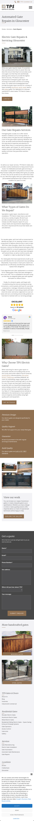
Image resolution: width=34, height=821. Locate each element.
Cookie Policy (16, 818)
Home (4, 29)
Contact (7, 99)
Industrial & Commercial (9, 704)
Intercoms (5, 731)
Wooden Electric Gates (9, 715)
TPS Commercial (26, 2)
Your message (6, 594)
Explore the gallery (13, 516)
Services (9, 29)
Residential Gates (9, 711)
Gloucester (5, 770)
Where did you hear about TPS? (12, 587)
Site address (6, 569)
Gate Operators (6, 726)
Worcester (25, 375)
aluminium (14, 87)
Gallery (4, 734)
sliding (6, 89)
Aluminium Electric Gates (9, 717)
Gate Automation (7, 750)
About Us (5, 697)
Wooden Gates (17, 654)
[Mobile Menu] (30, 7)
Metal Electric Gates (8, 720)
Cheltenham (10, 377)
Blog (3, 699)
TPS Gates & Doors (10, 693)
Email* (4, 555)
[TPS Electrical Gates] (8, 7)
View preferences (17, 815)
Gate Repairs (6, 754)
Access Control (6, 729)
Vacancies (5, 701)
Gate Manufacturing (8, 745)
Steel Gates (17, 683)
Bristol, (4, 377)
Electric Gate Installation (9, 747)
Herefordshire (6, 375)
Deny (17, 810)
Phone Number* (7, 562)
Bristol (4, 765)
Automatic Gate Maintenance (11, 752)
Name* (4, 548)
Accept (17, 806)
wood (20, 87)
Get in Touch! (9, 402)
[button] (31, 774)
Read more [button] (6, 331)
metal (24, 87)
